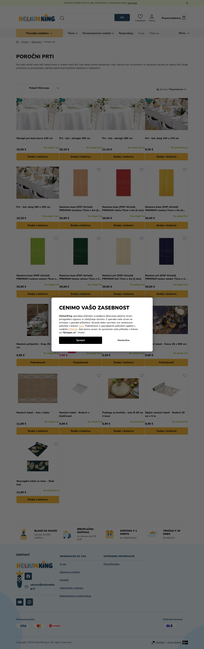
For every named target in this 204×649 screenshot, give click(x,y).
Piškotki (73, 329)
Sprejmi (80, 340)
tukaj (81, 326)
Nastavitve (124, 340)
